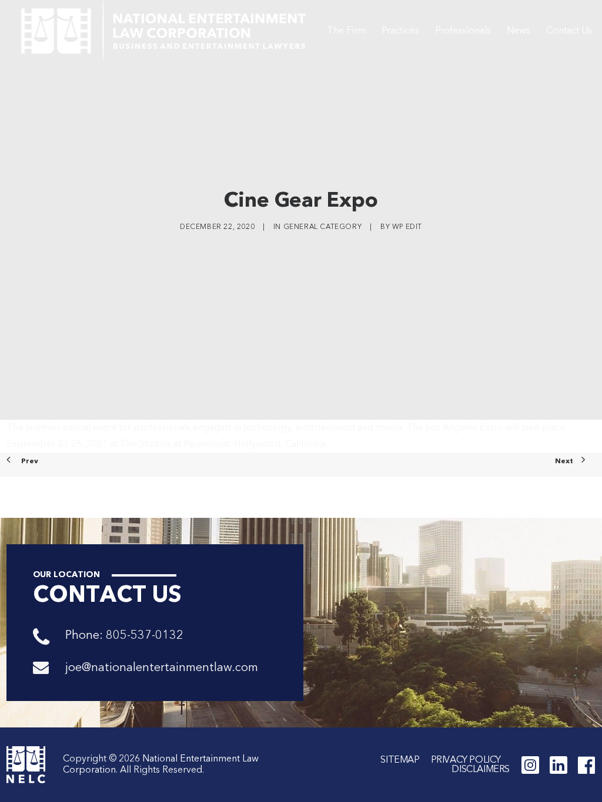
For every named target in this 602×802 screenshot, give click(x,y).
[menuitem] (346, 31)
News (518, 31)
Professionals (463, 31)
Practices (400, 31)
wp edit (407, 227)
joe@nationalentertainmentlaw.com (161, 668)
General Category (322, 227)
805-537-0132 (144, 636)
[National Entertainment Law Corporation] (163, 31)
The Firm (346, 31)
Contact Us (569, 31)
